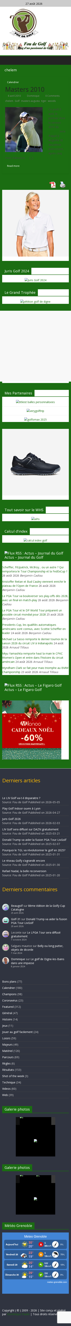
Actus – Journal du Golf (24, 557)
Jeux (4, 1025)
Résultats (8, 1070)
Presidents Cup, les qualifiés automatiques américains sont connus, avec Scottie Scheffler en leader (34, 629)
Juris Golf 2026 (11, 819)
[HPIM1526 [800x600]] (44, 1179)
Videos (6, 1088)
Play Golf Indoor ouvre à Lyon (21, 808)
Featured (8, 1007)
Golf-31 (16, 919)
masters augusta (30, 101)
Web (5, 1095)
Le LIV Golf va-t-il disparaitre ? (21, 798)
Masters (54, 131)
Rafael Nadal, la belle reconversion (24, 871)
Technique (8, 1082)
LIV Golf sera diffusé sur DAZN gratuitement (30, 829)
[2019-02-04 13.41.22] (28, 1121)
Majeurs (7, 1044)
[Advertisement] (35, 346)
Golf (17, 101)
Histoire (7, 1019)
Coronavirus (10, 1000)
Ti (27, 158)
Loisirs (6, 1038)
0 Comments (52, 95)
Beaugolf (17, 906)
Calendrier (13, 82)
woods (52, 101)
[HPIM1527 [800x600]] (28, 1179)
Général (7, 1013)
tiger (43, 101)
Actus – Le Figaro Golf (23, 689)
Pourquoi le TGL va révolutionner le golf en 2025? (33, 850)
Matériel (7, 1051)
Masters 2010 (24, 89)
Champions (9, 994)
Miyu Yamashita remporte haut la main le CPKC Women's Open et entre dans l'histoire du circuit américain (32, 658)
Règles (6, 1063)
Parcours (8, 1057)
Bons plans (9, 981)
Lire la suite (41, 158)
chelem (9, 101)
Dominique (33, 95)
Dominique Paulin (18, 1314)
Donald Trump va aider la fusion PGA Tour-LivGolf (34, 840)
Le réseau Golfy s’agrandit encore (23, 860)
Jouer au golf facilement (17, 1032)
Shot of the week (13, 1076)
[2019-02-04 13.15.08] (44, 1121)
